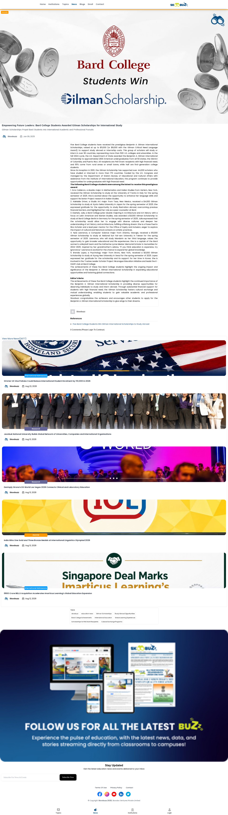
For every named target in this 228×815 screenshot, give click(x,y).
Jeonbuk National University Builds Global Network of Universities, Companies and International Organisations (57, 434)
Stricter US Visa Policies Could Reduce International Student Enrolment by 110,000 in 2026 (47, 381)
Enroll (90, 4)
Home (43, 4)
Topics (65, 4)
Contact (100, 4)
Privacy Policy (116, 787)
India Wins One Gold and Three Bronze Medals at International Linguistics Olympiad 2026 (47, 540)
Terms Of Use (101, 787)
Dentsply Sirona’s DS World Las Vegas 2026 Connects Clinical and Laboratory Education (47, 487)
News (74, 4)
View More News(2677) (14, 338)
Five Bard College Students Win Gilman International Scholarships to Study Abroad (111, 324)
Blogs (82, 4)
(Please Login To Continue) (92, 330)
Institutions (53, 4)
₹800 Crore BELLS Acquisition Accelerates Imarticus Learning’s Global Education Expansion (48, 593)
